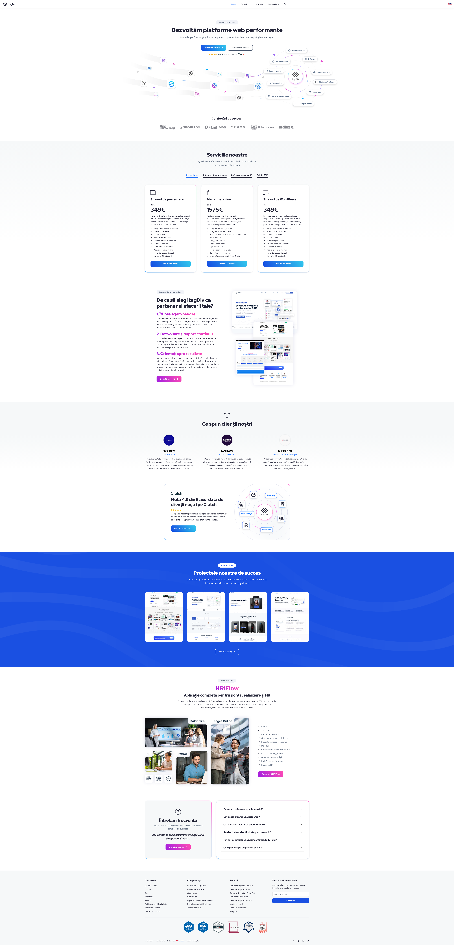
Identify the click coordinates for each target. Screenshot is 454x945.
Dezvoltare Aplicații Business (199, 904)
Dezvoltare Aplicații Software (241, 885)
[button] (285, 4)
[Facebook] (294, 941)
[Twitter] (303, 941)
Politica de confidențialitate (156, 904)
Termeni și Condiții (152, 911)
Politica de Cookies (152, 907)
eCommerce (192, 893)
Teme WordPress (194, 907)
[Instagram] (298, 941)
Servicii (148, 900)
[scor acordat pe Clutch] (227, 54)
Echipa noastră (151, 885)
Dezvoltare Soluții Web (196, 885)
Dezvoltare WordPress (196, 889)
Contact (148, 889)
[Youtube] (307, 941)
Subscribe (290, 900)
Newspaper (182, 941)
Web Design (192, 896)
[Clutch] (176, 493)
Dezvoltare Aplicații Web (240, 889)
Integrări (233, 911)
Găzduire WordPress (238, 907)
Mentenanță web (236, 904)
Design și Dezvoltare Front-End (242, 893)
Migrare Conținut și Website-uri (200, 900)
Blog (146, 893)
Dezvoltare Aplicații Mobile (240, 900)
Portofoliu (149, 896)
